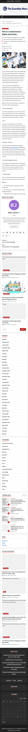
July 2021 (4, 428)
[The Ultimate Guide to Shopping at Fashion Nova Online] (14, 264)
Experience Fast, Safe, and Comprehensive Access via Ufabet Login (6, 528)
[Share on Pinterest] (20, 232)
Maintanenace (5, 475)
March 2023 (4, 399)
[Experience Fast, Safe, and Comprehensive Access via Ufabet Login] (14, 562)
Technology (5, 480)
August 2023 (5, 391)
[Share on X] (10, 232)
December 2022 (5, 402)
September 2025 (6, 348)
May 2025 (4, 359)
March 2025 (4, 365)
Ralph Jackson (6, 46)
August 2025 (5, 350)
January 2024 (5, 382)
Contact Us (4, 540)
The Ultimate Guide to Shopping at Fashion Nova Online (6, 510)
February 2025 (5, 368)
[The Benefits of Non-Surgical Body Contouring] (14, 311)
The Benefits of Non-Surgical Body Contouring (14, 193)
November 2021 (6, 416)
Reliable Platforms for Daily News (11, 595)
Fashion (4, 457)
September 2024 (6, 376)
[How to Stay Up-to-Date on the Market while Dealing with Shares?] (14, 288)
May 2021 (4, 434)
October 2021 (5, 419)
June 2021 (4, 431)
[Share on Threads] (6, 235)
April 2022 (4, 408)
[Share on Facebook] (7, 232)
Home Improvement (7, 469)
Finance (4, 460)
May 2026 (4, 339)
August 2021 (5, 425)
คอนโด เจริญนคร (14, 147)
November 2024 (6, 370)
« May (3, 722)
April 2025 (4, 362)
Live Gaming (5, 472)
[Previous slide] (23, 495)
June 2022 (4, 405)
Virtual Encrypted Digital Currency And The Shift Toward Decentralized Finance (6, 501)
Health (3, 466)
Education (4, 455)
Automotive (5, 446)
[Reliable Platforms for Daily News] (14, 586)
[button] (2, 16)
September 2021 (6, 422)
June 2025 (4, 356)
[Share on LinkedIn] (13, 232)
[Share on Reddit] (23, 232)
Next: (10, 245)
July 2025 (4, 353)
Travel (3, 483)
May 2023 (4, 396)
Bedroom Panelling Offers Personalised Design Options (6, 519)
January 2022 (5, 413)
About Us (4, 545)
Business (4, 452)
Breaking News (5, 28)
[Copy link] (10, 235)
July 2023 (4, 393)
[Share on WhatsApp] (17, 232)
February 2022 (5, 411)
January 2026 (5, 345)
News (3, 478)
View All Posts (14, 226)
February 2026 (5, 342)
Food (3, 463)
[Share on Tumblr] (3, 235)
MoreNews (10, 730)
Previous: (8, 241)
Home (3, 542)
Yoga (3, 489)
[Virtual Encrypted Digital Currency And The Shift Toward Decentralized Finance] (14, 607)
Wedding (4, 486)
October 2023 (5, 388)
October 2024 (5, 373)
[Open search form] (25, 17)
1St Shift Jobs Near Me (7, 443)
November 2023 (6, 385)
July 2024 (4, 379)
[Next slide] (25, 495)
